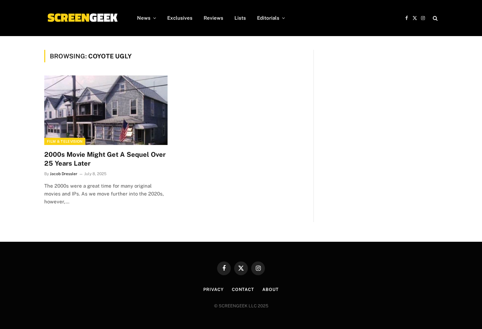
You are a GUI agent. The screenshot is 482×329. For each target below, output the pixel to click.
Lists (240, 18)
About (270, 289)
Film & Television (65, 141)
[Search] (435, 18)
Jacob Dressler (63, 174)
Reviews (213, 18)
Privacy (213, 289)
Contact (243, 289)
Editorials (268, 18)
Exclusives (179, 18)
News (144, 18)
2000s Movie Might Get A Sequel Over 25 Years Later (105, 159)
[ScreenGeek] (82, 18)
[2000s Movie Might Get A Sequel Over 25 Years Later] (106, 110)
